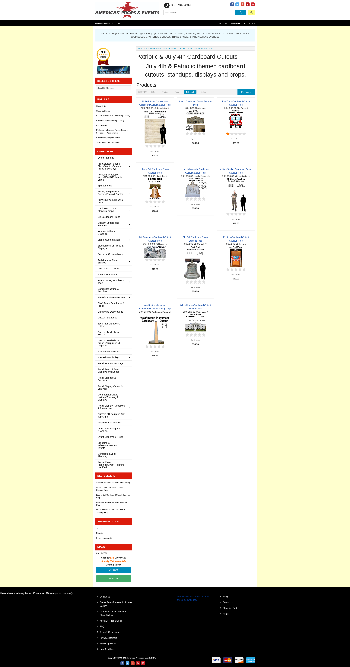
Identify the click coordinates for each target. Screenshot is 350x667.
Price (177, 92)
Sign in (222, 23)
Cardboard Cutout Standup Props (161, 48)
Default (191, 92)
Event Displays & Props (110, 436)
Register (234, 23)
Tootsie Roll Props (107, 274)
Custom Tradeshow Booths (108, 333)
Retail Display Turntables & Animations (111, 407)
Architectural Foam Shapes (108, 261)
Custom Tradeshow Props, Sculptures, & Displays (109, 343)
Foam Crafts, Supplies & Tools (111, 281)
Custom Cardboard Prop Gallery (110, 120)
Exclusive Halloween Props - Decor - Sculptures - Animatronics (112, 131)
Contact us (105, 597)
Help (119, 23)
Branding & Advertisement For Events (108, 445)
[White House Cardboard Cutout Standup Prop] (195, 323)
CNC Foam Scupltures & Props (111, 304)
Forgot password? (104, 538)
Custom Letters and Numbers (108, 224)
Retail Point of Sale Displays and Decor (108, 370)
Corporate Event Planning (107, 455)
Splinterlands (105, 185)
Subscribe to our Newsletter (108, 142)
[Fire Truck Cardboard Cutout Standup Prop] (236, 120)
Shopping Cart (230, 608)
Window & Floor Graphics (106, 232)
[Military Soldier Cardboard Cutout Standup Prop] (236, 194)
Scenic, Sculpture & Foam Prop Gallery (113, 116)
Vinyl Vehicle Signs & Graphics (109, 429)
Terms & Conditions (109, 632)
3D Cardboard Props (109, 216)
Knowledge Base (108, 643)
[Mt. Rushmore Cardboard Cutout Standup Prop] (155, 251)
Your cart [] (249, 23)
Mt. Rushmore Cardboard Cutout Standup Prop (110, 511)
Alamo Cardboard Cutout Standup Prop (113, 483)
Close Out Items (103, 111)
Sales (203, 92)
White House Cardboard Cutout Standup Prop (109, 488)
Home (140, 48)
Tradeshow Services (109, 351)
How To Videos (107, 649)
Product (165, 92)
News (225, 597)
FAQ (102, 626)
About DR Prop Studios (111, 621)
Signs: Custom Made (109, 239)
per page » (246, 92)
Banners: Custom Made (110, 254)
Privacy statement (108, 638)
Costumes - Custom (108, 268)
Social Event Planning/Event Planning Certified (111, 465)
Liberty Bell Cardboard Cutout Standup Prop (113, 496)
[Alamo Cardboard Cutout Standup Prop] (195, 120)
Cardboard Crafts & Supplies (108, 290)
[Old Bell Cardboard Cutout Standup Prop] (195, 262)
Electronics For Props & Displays (110, 247)
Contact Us (101, 106)
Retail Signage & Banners (107, 379)
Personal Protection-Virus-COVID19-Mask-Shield (110, 177)
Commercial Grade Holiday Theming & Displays (108, 397)
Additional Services (102, 23)
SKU (153, 92)
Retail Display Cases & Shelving (110, 387)
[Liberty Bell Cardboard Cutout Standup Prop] (155, 188)
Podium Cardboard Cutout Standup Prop (111, 503)
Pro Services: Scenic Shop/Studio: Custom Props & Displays (109, 166)
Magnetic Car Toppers (110, 422)
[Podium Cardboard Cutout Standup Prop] (235, 256)
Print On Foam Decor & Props (110, 201)
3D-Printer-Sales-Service (111, 297)
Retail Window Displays (110, 363)
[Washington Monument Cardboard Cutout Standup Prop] (155, 330)
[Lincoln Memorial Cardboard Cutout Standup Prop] (195, 187)
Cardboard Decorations (110, 311)
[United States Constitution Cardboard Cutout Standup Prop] (155, 126)
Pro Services (101, 125)
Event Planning (106, 157)
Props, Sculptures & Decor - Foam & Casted (110, 192)
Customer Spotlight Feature (108, 138)
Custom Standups (107, 317)
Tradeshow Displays (109, 357)
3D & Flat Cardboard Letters (109, 324)
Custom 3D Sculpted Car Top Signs (111, 415)
